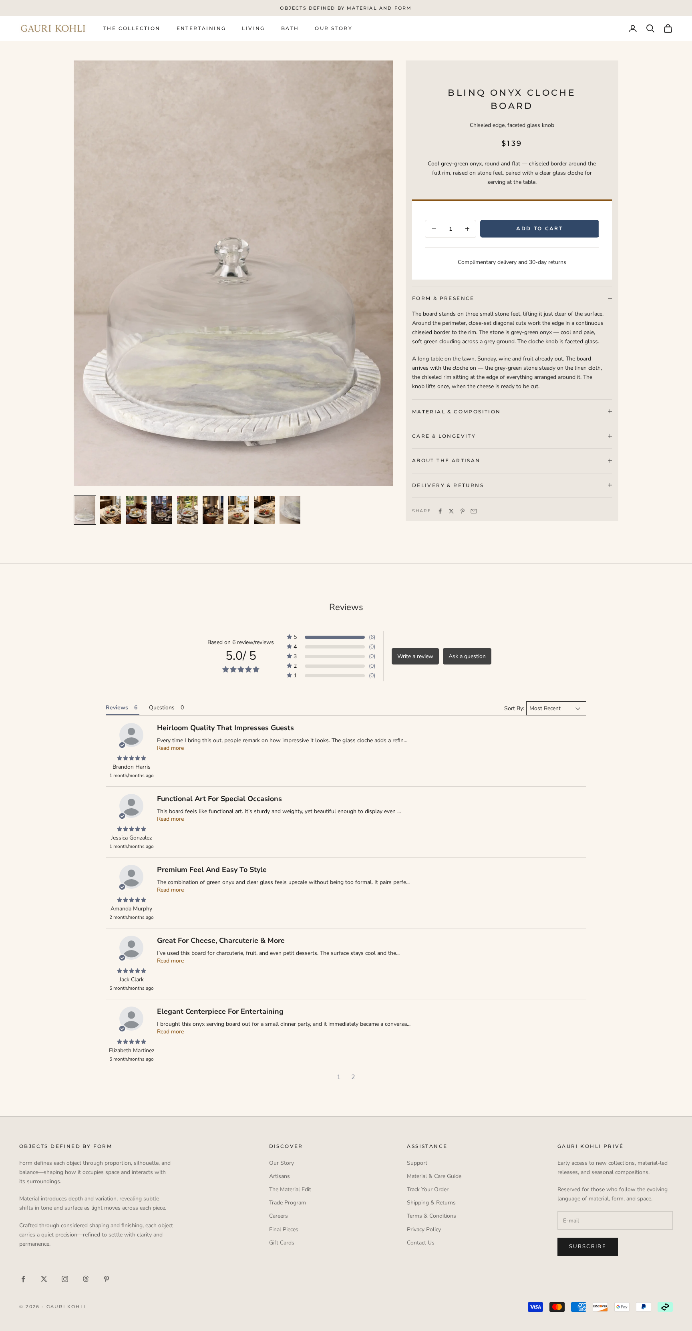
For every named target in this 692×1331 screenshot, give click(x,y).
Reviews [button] (117, 707)
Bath (290, 28)
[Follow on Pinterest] (107, 1279)
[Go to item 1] (85, 510)
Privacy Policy (424, 1229)
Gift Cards (281, 1242)
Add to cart (539, 228)
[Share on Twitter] (451, 511)
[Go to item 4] (162, 510)
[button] (331, 637)
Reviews (346, 607)
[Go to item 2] (110, 510)
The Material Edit (290, 1189)
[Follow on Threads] (86, 1279)
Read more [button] (170, 748)
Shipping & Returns (431, 1202)
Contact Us (421, 1242)
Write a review (415, 656)
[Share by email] (474, 511)
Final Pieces (283, 1229)
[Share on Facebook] (440, 511)
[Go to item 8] (264, 510)
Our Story (333, 28)
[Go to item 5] (187, 510)
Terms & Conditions (431, 1216)
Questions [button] (162, 707)
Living (253, 28)
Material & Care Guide (434, 1176)
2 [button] (353, 1077)
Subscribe (587, 1246)
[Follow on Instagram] (65, 1279)
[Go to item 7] (238, 510)
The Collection (132, 28)
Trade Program (287, 1202)
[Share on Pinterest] (462, 511)
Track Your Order (428, 1189)
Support (417, 1163)
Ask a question (467, 656)
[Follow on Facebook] (23, 1279)
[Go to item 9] (290, 510)
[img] (131, 758)
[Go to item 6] (213, 510)
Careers (278, 1216)
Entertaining (201, 28)
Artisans (279, 1176)
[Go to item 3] (136, 510)
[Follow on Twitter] (44, 1279)
